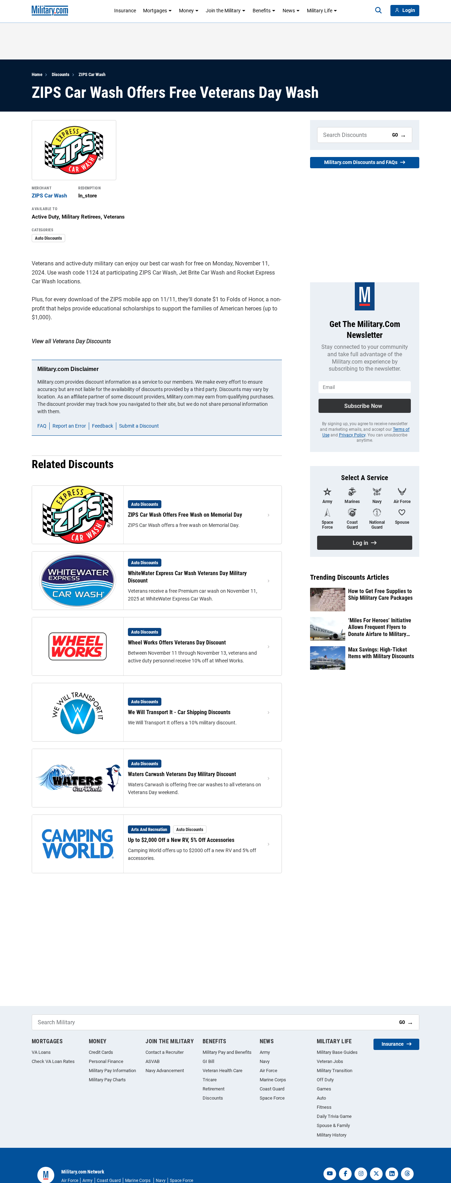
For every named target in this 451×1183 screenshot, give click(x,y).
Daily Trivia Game (334, 1116)
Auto (321, 1098)
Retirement (213, 1088)
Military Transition (334, 1070)
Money (186, 10)
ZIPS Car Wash (92, 74)
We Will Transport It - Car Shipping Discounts (179, 712)
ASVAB (153, 1061)
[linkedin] (391, 1174)
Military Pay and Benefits (227, 1052)
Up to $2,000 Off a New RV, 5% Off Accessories (181, 840)
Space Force (272, 1098)
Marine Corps (273, 1079)
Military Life (319, 10)
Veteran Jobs (330, 1061)
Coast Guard (272, 1088)
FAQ (42, 426)
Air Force (268, 1070)
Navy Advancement (165, 1070)
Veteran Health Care (222, 1070)
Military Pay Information (112, 1070)
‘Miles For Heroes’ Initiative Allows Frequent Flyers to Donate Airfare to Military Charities (379, 627)
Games (324, 1088)
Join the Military (223, 10)
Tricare (210, 1079)
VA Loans (41, 1052)
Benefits (262, 10)
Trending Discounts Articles (349, 577)
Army (265, 1052)
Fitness (324, 1107)
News (289, 10)
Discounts (60, 74)
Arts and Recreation (149, 829)
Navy (265, 1061)
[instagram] (360, 1174)
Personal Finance (106, 1061)
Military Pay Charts (107, 1079)
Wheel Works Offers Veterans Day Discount (177, 642)
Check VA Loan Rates (53, 1061)
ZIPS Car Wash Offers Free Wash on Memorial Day (185, 514)
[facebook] (345, 1174)
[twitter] (376, 1174)
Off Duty (325, 1079)
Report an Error (69, 426)
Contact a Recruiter (165, 1052)
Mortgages (155, 10)
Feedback (102, 426)
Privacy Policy (352, 435)
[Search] (378, 10)
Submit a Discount (139, 426)
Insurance (125, 10)
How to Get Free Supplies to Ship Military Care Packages (380, 594)
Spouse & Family (333, 1125)
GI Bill (208, 1061)
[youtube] (329, 1174)
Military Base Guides (337, 1052)
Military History (331, 1135)
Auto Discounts (48, 238)
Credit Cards (101, 1052)
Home (37, 74)
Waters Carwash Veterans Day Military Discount (182, 774)
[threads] (407, 1174)
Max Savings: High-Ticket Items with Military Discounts (381, 653)
